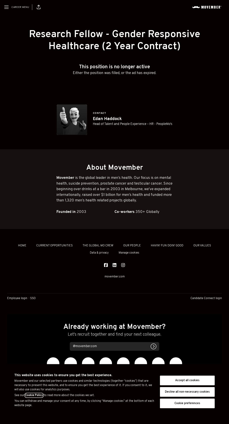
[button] (39, 7)
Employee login (17, 298)
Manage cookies (129, 253)
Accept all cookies (187, 380)
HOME (22, 245)
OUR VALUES (202, 245)
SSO (33, 298)
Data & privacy (99, 253)
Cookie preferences (187, 403)
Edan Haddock (107, 119)
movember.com (114, 276)
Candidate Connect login (206, 298)
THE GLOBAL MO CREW (98, 245)
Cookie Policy (34, 395)
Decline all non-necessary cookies (187, 392)
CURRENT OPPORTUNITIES (54, 245)
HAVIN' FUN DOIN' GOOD (167, 245)
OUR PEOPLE (132, 245)
